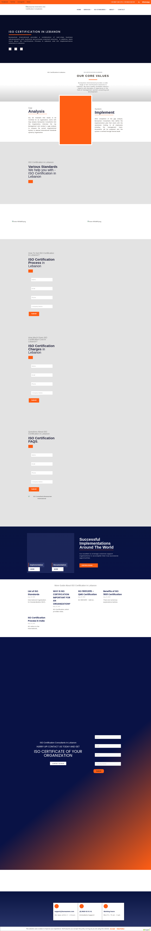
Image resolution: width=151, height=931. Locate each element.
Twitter (12, 2)
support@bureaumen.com (64, 911)
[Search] (139, 2)
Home (79, 10)
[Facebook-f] (10, 49)
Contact (121, 10)
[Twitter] (15, 49)
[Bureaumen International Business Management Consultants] (37, 9)
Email (28, 2)
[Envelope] (21, 49)
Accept (112, 929)
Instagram (21, 2)
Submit (34, 314)
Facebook (5, 2)
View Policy (120, 929)
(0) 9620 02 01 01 (86, 911)
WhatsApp (146, 2)
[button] (106, 9)
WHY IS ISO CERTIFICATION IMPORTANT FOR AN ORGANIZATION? (61, 597)
